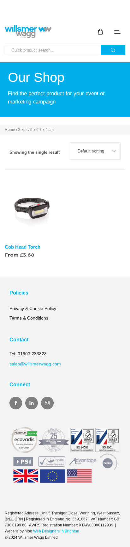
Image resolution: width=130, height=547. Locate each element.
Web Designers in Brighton (56, 531)
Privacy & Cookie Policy (32, 308)
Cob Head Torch (22, 247)
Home (10, 129)
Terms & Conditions (28, 317)
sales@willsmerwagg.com (35, 363)
